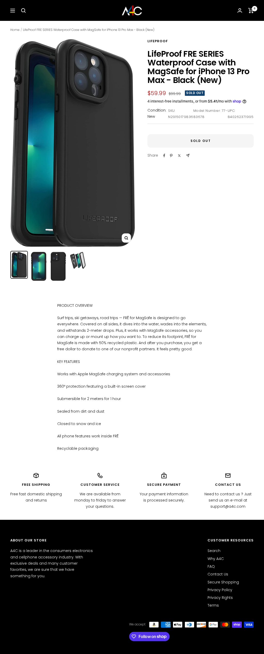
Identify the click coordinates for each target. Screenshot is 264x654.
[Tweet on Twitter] (179, 155)
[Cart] (251, 10)
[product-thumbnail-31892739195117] (38, 266)
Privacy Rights (220, 597)
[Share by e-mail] (187, 155)
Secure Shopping (223, 582)
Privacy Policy (220, 589)
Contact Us (218, 574)
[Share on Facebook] (164, 155)
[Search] (23, 10)
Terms (213, 605)
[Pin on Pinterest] (171, 155)
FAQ (211, 566)
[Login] (239, 10)
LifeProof (157, 41)
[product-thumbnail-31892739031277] (19, 265)
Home (15, 30)
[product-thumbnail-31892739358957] (78, 260)
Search (214, 550)
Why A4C (216, 558)
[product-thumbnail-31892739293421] (58, 266)
